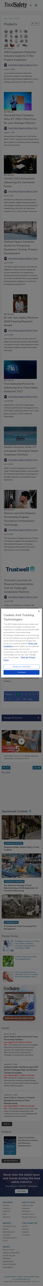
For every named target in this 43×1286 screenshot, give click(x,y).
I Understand (21, 672)
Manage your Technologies (21, 666)
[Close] (38, 611)
